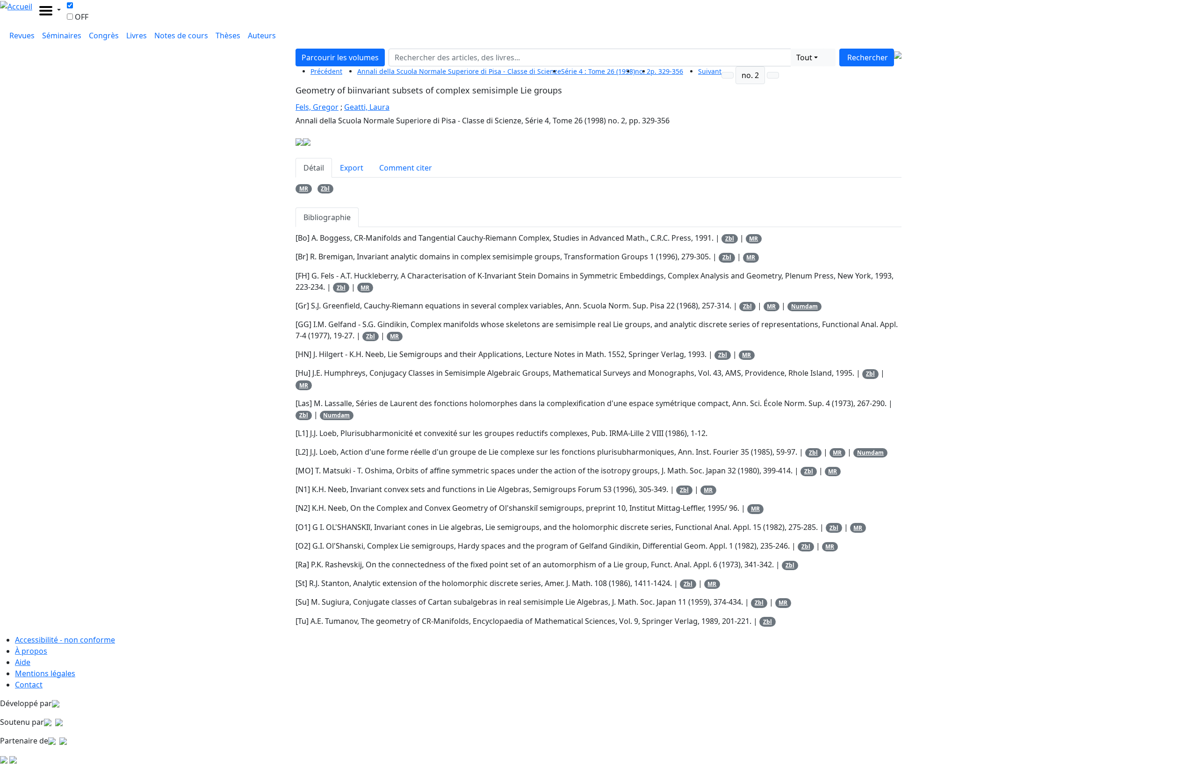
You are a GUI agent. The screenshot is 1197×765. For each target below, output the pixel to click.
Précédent (326, 71)
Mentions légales (45, 673)
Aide (22, 662)
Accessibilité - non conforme (65, 640)
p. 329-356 (666, 71)
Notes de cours (181, 35)
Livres (136, 35)
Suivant (709, 71)
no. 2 (750, 75)
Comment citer (405, 168)
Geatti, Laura (366, 107)
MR (303, 189)
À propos (31, 651)
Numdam (804, 306)
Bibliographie (327, 217)
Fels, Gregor (317, 107)
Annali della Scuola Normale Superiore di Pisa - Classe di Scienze (459, 71)
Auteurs (262, 35)
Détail (313, 168)
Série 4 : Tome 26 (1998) (598, 71)
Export (351, 168)
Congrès (104, 35)
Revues (22, 35)
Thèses (228, 35)
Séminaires (61, 35)
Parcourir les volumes (340, 57)
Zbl (325, 189)
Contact (29, 684)
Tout (804, 57)
